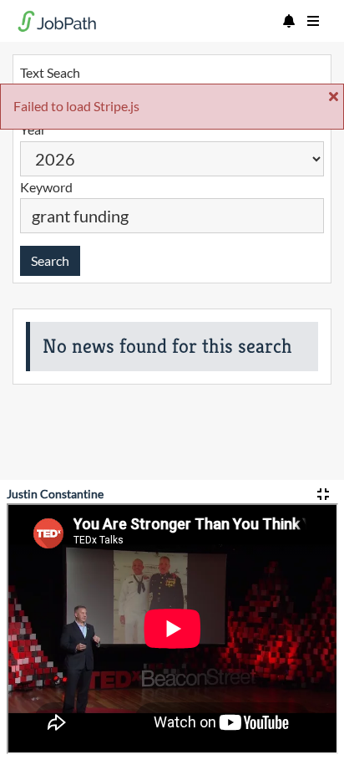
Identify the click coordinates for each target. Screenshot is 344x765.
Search (50, 260)
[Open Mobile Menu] (313, 21)
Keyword (46, 187)
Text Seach (50, 72)
